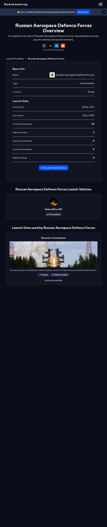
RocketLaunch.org (15, 4)
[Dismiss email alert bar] (104, 12)
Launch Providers (15, 58)
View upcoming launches (53, 167)
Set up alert (83, 12)
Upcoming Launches (53, 280)
